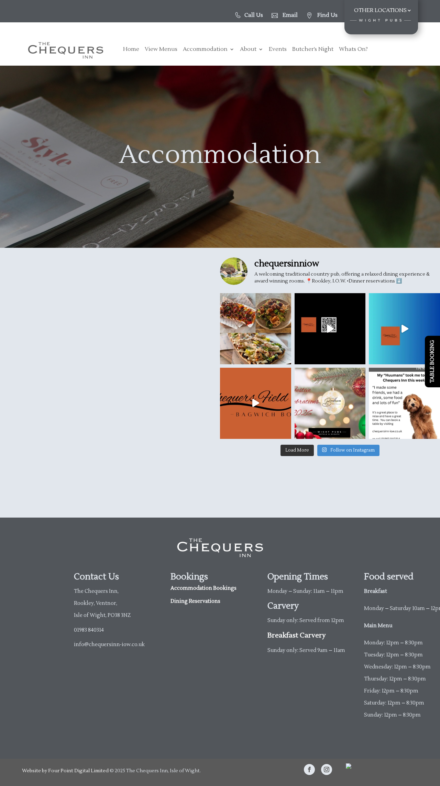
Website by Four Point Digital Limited (65, 771)
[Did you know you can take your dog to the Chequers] (404, 403)
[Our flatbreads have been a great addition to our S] (255, 328)
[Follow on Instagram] (326, 769)
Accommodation (205, 50)
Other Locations (380, 11)
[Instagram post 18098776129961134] (330, 328)
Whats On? (353, 50)
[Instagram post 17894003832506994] (404, 328)
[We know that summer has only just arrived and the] (330, 403)
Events (278, 50)
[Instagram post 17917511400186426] (255, 403)
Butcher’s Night (312, 50)
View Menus (161, 50)
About (248, 50)
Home (131, 50)
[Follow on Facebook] (309, 769)
